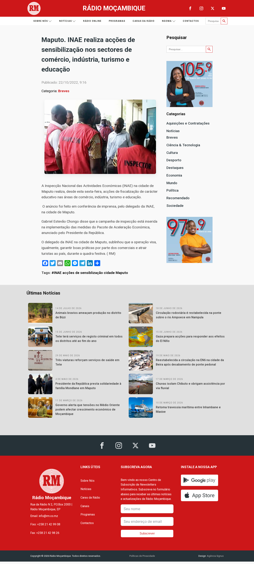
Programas (117, 21)
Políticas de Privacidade (142, 556)
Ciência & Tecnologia (183, 145)
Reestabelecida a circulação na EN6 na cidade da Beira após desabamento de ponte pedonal (190, 362)
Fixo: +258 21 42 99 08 (45, 524)
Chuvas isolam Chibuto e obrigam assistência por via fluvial (190, 386)
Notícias (65, 21)
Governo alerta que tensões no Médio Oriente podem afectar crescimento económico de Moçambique (87, 409)
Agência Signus (215, 556)
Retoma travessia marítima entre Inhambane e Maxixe (188, 409)
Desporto (173, 160)
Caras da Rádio (144, 21)
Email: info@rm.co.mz (44, 516)
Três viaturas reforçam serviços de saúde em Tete (87, 362)
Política (172, 190)
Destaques (175, 168)
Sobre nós (40, 21)
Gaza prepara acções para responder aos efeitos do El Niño (190, 339)
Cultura (172, 153)
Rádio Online (92, 21)
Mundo (171, 183)
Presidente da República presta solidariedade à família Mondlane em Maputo (88, 386)
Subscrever (147, 533)
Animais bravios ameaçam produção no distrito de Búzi (88, 315)
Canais (85, 506)
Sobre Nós (87, 480)
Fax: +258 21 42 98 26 (44, 533)
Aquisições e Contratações (188, 123)
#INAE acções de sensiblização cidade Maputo (90, 273)
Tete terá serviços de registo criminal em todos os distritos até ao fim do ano (89, 339)
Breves (63, 91)
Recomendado (177, 198)
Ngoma (167, 21)
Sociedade (175, 205)
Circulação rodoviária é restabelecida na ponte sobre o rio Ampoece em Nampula (188, 315)
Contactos (191, 21)
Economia (174, 175)
